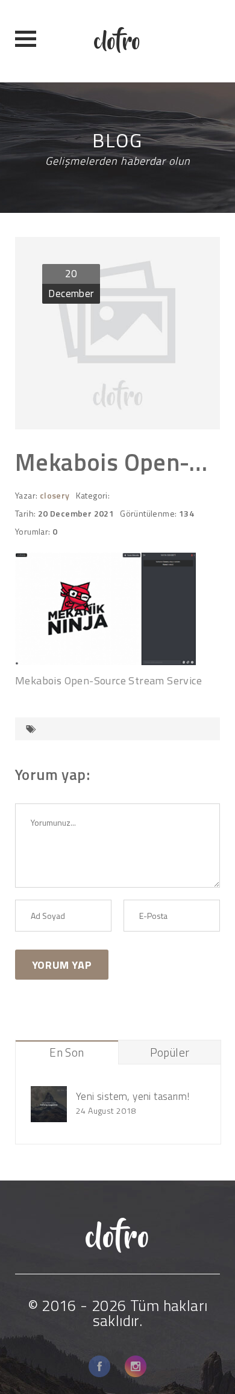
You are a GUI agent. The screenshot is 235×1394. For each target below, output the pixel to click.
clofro (117, 41)
